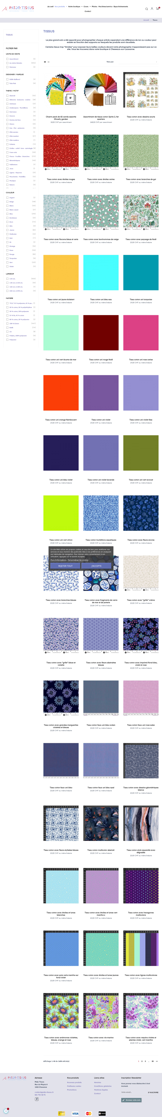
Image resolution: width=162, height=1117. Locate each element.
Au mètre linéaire (21, 63)
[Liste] (48, 62)
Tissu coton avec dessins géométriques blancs (140, 789)
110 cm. (21, 279)
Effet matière (21, 140)
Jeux (21, 168)
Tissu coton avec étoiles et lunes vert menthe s (101, 914)
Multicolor (21, 234)
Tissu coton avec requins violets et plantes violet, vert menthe (141, 1039)
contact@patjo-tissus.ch (44, 1092)
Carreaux (21, 112)
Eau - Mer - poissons (21, 128)
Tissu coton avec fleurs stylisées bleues (61, 850)
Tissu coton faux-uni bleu (61, 788)
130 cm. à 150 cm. (21, 283)
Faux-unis (21, 152)
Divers (21, 124)
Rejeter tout (65, 565)
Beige (21, 202)
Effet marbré (21, 136)
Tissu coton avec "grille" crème (141, 600)
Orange (21, 246)
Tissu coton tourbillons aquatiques (101, 540)
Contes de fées (21, 120)
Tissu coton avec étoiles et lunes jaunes (100, 975)
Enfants (21, 144)
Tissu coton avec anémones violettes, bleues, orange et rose (61, 1039)
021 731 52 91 (40, 1095)
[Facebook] (36, 1099)
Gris (21, 226)
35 (153, 1061)
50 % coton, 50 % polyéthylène (21, 307)
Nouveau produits (74, 1082)
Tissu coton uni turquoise (141, 300)
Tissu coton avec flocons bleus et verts (61, 239)
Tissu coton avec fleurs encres (140, 540)
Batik (21, 328)
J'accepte (97, 565)
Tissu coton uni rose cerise (141, 360)
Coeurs (21, 116)
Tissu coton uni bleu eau (101, 300)
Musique (21, 181)
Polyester (21, 340)
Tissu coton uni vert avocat (141, 480)
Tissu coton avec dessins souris (141, 117)
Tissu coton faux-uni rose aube (141, 725)
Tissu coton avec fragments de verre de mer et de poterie (101, 601)
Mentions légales (101, 1090)
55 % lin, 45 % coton (21, 315)
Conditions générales (102, 1086)
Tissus (9, 35)
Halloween (21, 164)
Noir (21, 238)
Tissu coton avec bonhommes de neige (101, 239)
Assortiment (21, 59)
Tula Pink (21, 83)
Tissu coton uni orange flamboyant (61, 420)
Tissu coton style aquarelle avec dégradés (141, 851)
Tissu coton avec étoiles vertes (101, 179)
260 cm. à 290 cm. (21, 291)
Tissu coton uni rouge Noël (101, 360)
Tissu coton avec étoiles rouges (61, 179)
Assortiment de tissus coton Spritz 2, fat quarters (101, 118)
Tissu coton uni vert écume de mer (61, 360)
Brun (21, 222)
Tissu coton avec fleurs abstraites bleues (101, 664)
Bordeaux (21, 218)
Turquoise (21, 258)
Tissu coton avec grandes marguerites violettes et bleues (61, 726)
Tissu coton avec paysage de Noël (141, 239)
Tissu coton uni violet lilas (141, 420)
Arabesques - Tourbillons (21, 108)
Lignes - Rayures (21, 173)
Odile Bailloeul (21, 79)
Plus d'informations (58, 560)
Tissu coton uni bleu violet (60, 480)
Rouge (21, 254)
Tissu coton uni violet (101, 420)
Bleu (21, 214)
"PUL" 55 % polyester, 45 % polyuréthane (21, 303)
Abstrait (21, 96)
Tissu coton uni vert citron (60, 540)
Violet (21, 266)
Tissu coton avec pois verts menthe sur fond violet (61, 976)
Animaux (21, 104)
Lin (21, 332)
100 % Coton (21, 323)
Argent (21, 198)
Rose (21, 250)
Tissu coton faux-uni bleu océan (101, 725)
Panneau (21, 67)
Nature (21, 185)
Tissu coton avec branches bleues (61, 600)
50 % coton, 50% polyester (21, 311)
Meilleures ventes (74, 1086)
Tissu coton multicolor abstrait (100, 850)
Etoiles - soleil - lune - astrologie (21, 148)
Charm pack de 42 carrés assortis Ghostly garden (61, 118)
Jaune (21, 230)
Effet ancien (21, 132)
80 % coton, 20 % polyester (21, 319)
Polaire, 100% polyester (21, 336)
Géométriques (21, 160)
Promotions (71, 1090)
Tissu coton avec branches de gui (141, 179)
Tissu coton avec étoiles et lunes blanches (61, 914)
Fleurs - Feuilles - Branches (21, 156)
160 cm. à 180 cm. (21, 287)
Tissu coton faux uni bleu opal (101, 788)
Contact (97, 1093)
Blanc (21, 206)
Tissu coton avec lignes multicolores (141, 975)
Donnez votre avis (131, 1100)
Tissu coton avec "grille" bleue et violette (61, 664)
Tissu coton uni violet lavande (101, 480)
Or (21, 242)
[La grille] (44, 62)
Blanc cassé (21, 210)
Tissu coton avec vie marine (100, 1038)
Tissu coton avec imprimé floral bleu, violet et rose (141, 664)
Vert (21, 262)
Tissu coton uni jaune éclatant (61, 300)
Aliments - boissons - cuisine (21, 100)
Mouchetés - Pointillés (21, 177)
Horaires (97, 1082)
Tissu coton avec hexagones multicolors (141, 914)
